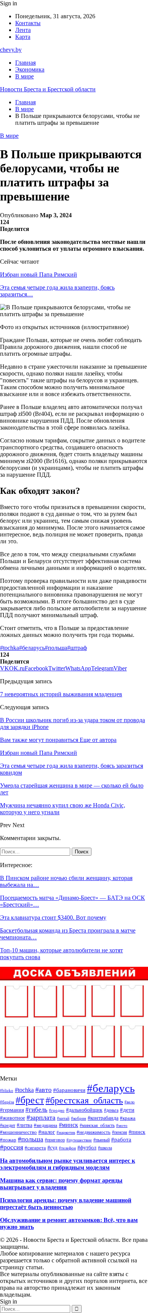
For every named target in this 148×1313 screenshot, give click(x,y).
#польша (56, 648)
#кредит (7, 1125)
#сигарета (35, 1148)
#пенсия (119, 1132)
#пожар (8, 1140)
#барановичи (69, 1090)
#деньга (111, 1110)
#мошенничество (18, 1132)
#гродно (57, 1110)
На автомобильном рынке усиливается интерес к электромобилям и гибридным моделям (67, 1164)
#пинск (137, 1132)
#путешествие (79, 1140)
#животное (12, 1118)
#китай (63, 1118)
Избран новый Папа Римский (38, 274)
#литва (24, 1125)
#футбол (86, 1147)
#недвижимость (93, 1132)
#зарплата (41, 1117)
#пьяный (101, 1140)
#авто (43, 1089)
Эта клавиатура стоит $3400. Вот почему (53, 917)
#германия (12, 1110)
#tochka (9, 648)
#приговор (55, 1140)
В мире (24, 76)
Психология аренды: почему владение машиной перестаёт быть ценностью (65, 1203)
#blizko (6, 1090)
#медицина (45, 1125)
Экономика (29, 69)
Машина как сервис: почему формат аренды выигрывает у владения (61, 1183)
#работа (121, 1139)
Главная (25, 62)
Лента (23, 30)
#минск (68, 1125)
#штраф (77, 648)
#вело (129, 1102)
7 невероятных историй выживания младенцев (61, 694)
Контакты (28, 23)
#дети (127, 1110)
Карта (22, 36)
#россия (11, 1147)
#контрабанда (103, 1118)
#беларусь (32, 648)
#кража (127, 1118)
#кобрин (78, 1118)
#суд (52, 1147)
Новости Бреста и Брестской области (48, 89)
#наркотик (66, 1132)
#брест (30, 1100)
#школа (105, 1148)
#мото (122, 1126)
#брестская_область (84, 1100)
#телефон (67, 1148)
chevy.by (11, 49)
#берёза (7, 1102)
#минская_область (97, 1125)
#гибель (36, 1109)
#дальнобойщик (84, 1110)
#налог (46, 1132)
